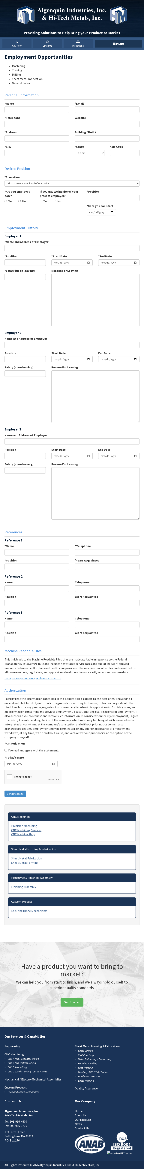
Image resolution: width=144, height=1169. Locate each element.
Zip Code (117, 146)
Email (80, 103)
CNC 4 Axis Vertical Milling (22, 1063)
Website (80, 118)
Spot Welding (85, 1067)
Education (13, 177)
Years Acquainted (87, 560)
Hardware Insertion (89, 1076)
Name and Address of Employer (27, 242)
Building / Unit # (85, 132)
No (24, 201)
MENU (120, 43)
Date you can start (100, 206)
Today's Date (15, 757)
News (78, 1124)
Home (79, 1111)
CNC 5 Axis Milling (17, 1067)
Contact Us (82, 1128)
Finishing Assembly (23, 887)
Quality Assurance (86, 1088)
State (80, 146)
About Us (80, 1115)
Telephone (13, 118)
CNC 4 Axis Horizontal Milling (23, 1058)
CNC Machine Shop (23, 834)
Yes (10, 201)
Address (11, 132)
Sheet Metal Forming (24, 862)
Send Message (15, 793)
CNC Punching (86, 1055)
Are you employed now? (17, 194)
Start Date (60, 256)
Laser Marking (86, 1080)
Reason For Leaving (64, 271)
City (8, 146)
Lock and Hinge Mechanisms (29, 911)
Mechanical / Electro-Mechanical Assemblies (33, 1079)
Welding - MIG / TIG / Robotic (93, 1072)
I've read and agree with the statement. (33, 750)
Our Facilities (83, 1119)
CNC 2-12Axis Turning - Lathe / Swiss (27, 1071)
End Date (106, 256)
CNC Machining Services (26, 830)
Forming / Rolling (87, 1063)
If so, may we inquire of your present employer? (59, 194)
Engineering (12, 1046)
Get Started (72, 1002)
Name (10, 103)
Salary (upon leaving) (20, 271)
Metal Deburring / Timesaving (94, 1059)
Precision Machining (24, 826)
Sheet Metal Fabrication (26, 858)
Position (94, 191)
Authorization (15, 743)
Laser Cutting (85, 1050)
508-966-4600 (18, 1121)
